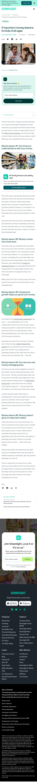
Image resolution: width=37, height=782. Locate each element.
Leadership (23, 657)
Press (21, 662)
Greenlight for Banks (26, 668)
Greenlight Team (13, 70)
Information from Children (10, 712)
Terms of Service (7, 703)
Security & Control (8, 638)
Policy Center (6, 700)
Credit (21, 646)
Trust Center (23, 676)
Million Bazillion (7, 668)
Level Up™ (5, 626)
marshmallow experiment (22, 319)
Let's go (27, 559)
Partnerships (23, 671)
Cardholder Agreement (9, 706)
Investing (5, 623)
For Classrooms (7, 674)
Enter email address (11, 95)
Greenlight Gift (24, 640)
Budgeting (15, 15)
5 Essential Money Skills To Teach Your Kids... (16, 695)
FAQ (3, 671)
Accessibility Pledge (8, 730)
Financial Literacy (8, 654)
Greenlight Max (24, 631)
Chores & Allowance (9, 632)
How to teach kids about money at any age (15, 697)
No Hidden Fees (7, 629)
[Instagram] (24, 609)
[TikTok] (20, 609)
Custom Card (24, 634)
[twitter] (7, 39)
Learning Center (6, 15)
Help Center (6, 665)
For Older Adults (7, 643)
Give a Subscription (26, 643)
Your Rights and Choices (9, 715)
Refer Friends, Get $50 (27, 637)
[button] (34, 3)
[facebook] (12, 39)
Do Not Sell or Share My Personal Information (16, 724)
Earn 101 (5, 662)
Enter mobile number (11, 559)
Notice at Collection (8, 727)
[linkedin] (16, 39)
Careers (22, 659)
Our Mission (23, 654)
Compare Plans (24, 621)
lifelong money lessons (12, 133)
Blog (3, 657)
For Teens (5, 640)
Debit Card (6, 621)
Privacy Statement (21, 566)
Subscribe (18, 101)
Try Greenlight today (18, 187)
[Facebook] (12, 609)
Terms (8, 748)
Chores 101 (5, 659)
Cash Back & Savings (9, 635)
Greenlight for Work (26, 665)
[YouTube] (16, 609)
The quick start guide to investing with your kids (17, 692)
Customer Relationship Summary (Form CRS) (15, 718)
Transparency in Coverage (10, 721)
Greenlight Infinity (25, 629)
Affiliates (22, 674)
